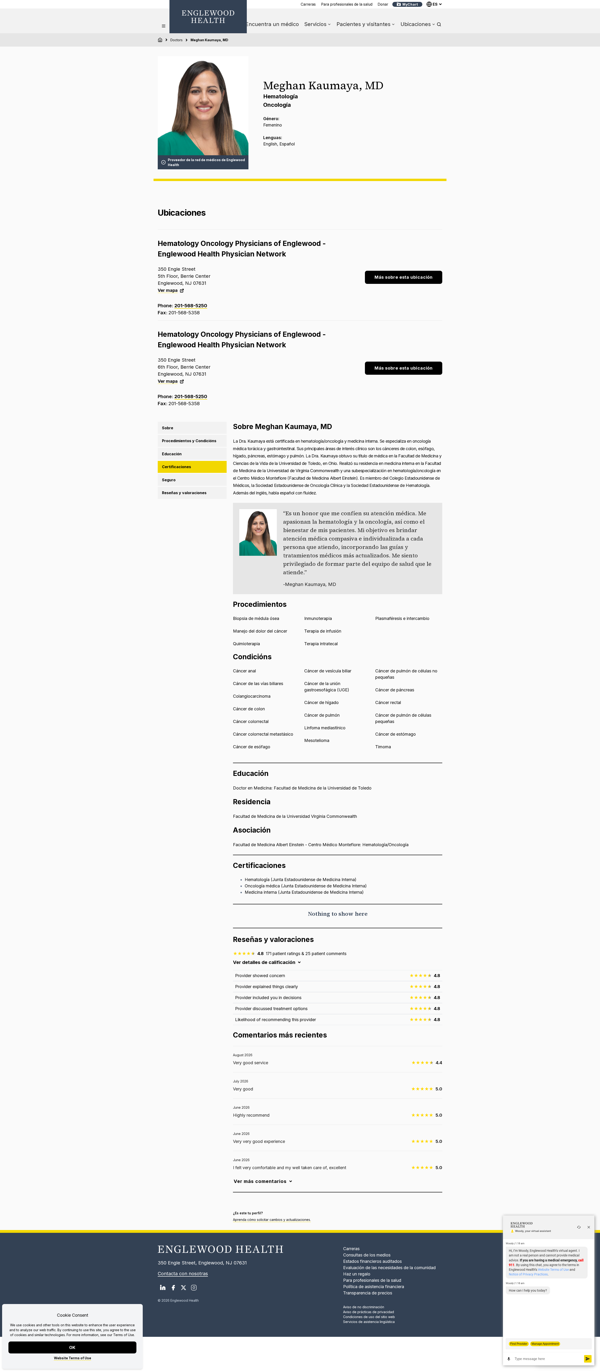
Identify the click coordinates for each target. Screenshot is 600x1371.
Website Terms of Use (72, 1358)
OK (72, 1347)
